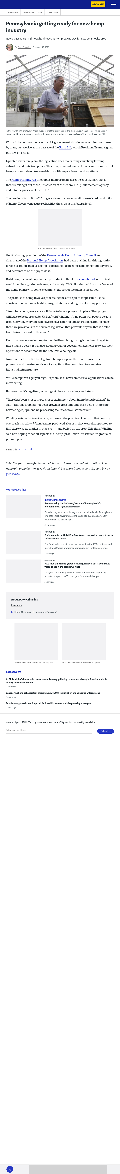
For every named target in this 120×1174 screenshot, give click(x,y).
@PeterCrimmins (22, 611)
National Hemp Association (45, 260)
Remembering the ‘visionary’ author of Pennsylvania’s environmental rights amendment (72, 505)
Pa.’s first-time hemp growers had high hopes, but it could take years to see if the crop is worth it (77, 565)
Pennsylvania (52, 12)
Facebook (19, 449)
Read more (16, 604)
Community (13, 12)
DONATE (99, 4)
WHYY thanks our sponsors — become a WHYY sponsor (57, 248)
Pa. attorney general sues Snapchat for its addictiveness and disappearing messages (48, 703)
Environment (28, 12)
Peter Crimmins (24, 47)
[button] (9, 1169)
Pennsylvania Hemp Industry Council (72, 255)
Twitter (25, 449)
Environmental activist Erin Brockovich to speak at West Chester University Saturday (79, 537)
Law (40, 12)
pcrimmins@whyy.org (46, 611)
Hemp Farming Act (24, 180)
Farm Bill (65, 147)
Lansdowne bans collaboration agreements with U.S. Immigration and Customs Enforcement (53, 692)
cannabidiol (87, 279)
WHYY (11, 4)
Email (31, 449)
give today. (13, 474)
